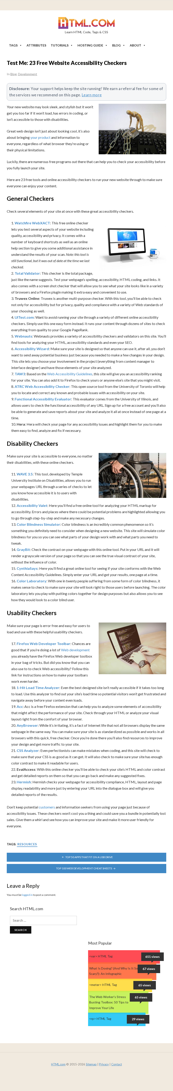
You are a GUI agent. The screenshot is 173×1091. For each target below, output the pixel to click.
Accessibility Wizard (32, 349)
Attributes (36, 45)
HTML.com (58, 1064)
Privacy (104, 1064)
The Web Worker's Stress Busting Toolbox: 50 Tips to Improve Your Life (108, 1002)
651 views (152, 956)
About (135, 45)
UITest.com (24, 317)
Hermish (24, 782)
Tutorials (59, 45)
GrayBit (23, 549)
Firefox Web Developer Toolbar (43, 643)
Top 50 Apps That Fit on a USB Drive (89, 857)
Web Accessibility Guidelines (69, 374)
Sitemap (91, 1064)
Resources (27, 844)
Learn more (92, 95)
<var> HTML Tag (101, 956)
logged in (27, 895)
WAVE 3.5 (25, 474)
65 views (144, 985)
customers (47, 807)
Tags (13, 45)
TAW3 (20, 374)
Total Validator (27, 273)
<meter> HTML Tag (103, 985)
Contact (116, 1064)
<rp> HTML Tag (100, 1018)
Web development (75, 650)
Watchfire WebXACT (32, 223)
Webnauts (23, 336)
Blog (116, 45)
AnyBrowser (27, 725)
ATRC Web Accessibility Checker (42, 386)
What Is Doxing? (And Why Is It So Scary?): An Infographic (113, 971)
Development (27, 74)
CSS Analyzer (28, 750)
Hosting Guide (90, 45)
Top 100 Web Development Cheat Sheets (84, 868)
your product (40, 137)
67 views (149, 969)
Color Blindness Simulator (38, 524)
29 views (138, 1019)
